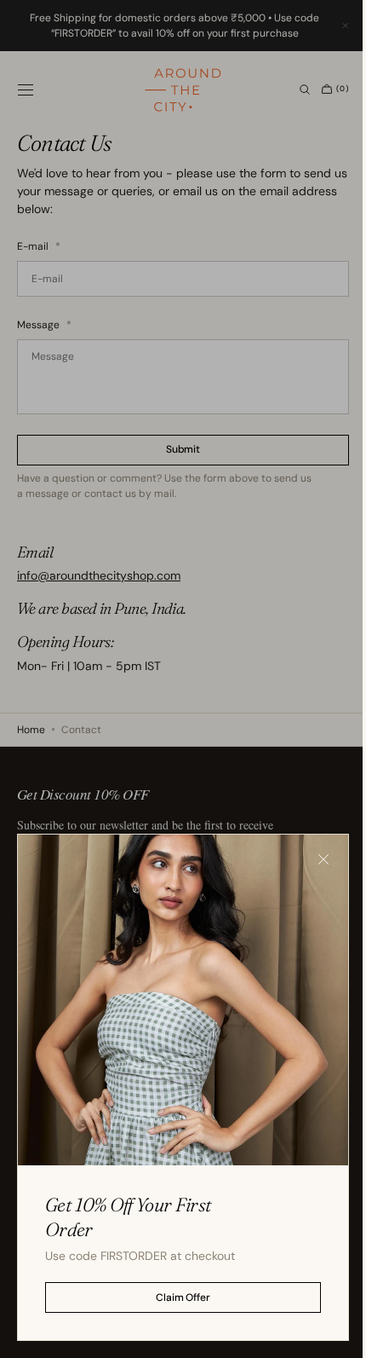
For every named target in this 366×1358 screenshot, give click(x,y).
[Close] (310, 872)
